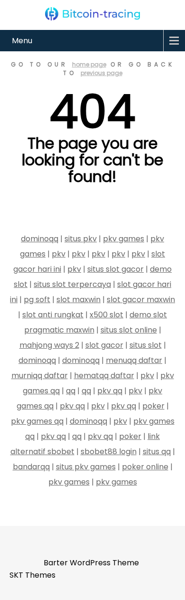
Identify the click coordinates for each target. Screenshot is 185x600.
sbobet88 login (109, 451)
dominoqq (39, 238)
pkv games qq (37, 421)
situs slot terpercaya (72, 284)
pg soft (37, 299)
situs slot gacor (115, 269)
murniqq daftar (39, 375)
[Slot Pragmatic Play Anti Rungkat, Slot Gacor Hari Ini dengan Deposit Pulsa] (92, 14)
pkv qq (109, 390)
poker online (145, 466)
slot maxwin (78, 299)
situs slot (146, 345)
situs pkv (81, 238)
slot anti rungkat (52, 314)
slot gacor (104, 345)
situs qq (157, 451)
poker (153, 405)
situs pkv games (86, 466)
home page (89, 64)
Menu (22, 40)
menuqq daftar (134, 360)
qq (70, 390)
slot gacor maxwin (141, 299)
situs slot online (129, 329)
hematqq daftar (104, 375)
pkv (58, 253)
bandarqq (31, 466)
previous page (101, 73)
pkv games (123, 238)
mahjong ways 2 (49, 345)
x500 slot (106, 314)
